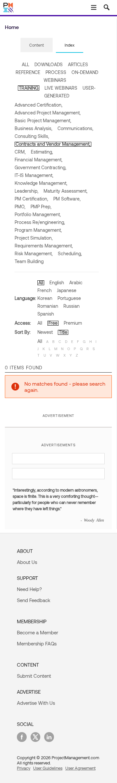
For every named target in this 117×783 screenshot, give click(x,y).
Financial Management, (38, 159)
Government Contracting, (40, 167)
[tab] (36, 45)
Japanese (66, 290)
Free (53, 323)
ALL (25, 64)
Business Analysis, (33, 128)
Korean (44, 298)
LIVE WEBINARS (61, 88)
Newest (45, 332)
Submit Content (34, 676)
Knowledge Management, (41, 183)
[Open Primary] (93, 7)
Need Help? (29, 589)
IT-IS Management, (34, 175)
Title (63, 332)
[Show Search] (106, 7)
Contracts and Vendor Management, (53, 144)
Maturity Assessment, (65, 191)
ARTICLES (78, 64)
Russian (71, 306)
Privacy (23, 768)
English (56, 282)
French (44, 290)
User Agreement (80, 768)
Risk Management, (34, 253)
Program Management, (38, 230)
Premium (73, 323)
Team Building (29, 261)
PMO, (20, 206)
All (40, 282)
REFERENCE (28, 72)
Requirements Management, (44, 245)
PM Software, (67, 198)
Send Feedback (33, 600)
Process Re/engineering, (40, 222)
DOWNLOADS (48, 64)
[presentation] (36, 45)
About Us (27, 562)
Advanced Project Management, (48, 112)
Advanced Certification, (38, 105)
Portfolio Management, (38, 214)
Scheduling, (70, 253)
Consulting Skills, (32, 136)
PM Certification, (31, 198)
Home (12, 27)
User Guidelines (47, 768)
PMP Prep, (41, 206)
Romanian (47, 306)
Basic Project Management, (43, 120)
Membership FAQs (37, 643)
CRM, (20, 152)
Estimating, (42, 152)
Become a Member (37, 632)
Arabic (76, 282)
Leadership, (26, 191)
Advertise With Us (36, 703)
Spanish (45, 314)
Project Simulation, (34, 238)
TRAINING (28, 88)
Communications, (75, 128)
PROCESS (56, 72)
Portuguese (69, 298)
